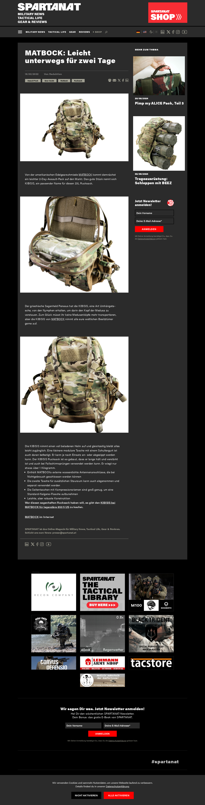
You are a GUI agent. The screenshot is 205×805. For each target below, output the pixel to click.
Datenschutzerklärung (117, 786)
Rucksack (78, 80)
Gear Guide (49, 80)
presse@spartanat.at (64, 532)
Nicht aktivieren (86, 795)
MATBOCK (85, 174)
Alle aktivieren (118, 795)
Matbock (64, 80)
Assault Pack (32, 80)
